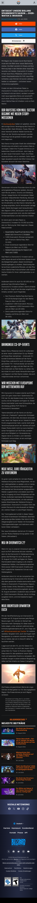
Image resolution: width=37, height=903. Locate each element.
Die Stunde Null (9, 124)
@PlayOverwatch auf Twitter (15, 631)
